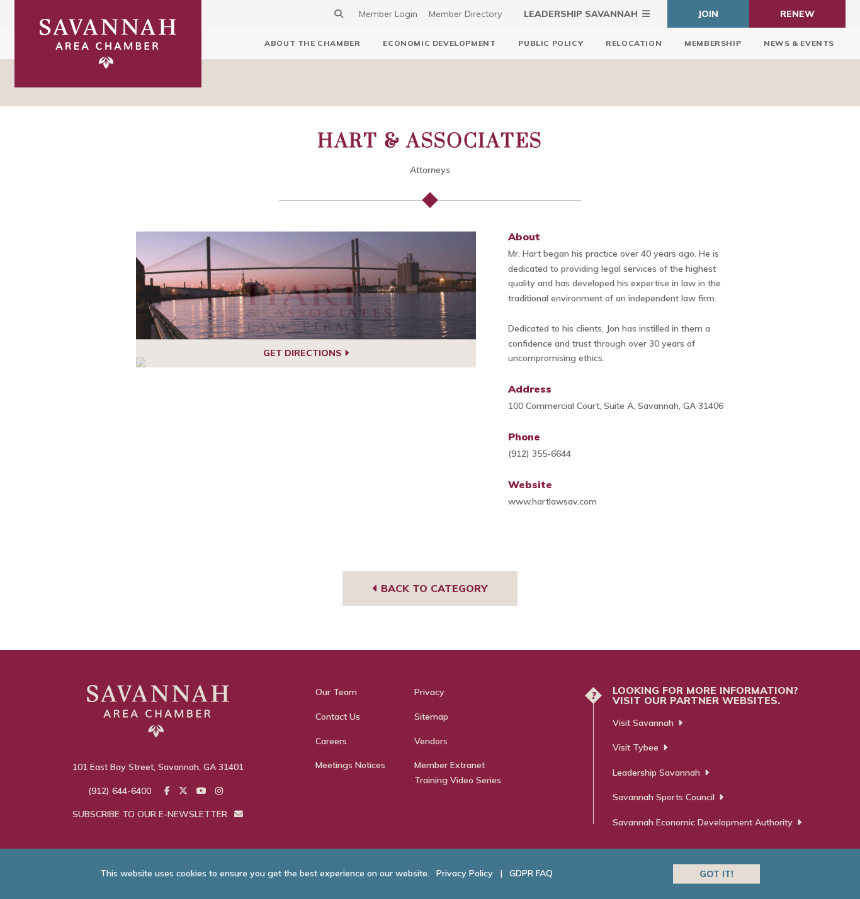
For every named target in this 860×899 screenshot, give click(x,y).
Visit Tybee (636, 747)
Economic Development (439, 43)
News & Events (799, 43)
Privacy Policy (464, 873)
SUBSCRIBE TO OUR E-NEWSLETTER (151, 814)
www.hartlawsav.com (552, 501)
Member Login (388, 14)
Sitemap (431, 716)
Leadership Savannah (581, 14)
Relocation (634, 43)
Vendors (431, 741)
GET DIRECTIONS (303, 353)
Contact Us (337, 716)
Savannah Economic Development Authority (703, 822)
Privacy (429, 692)
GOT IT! (716, 873)
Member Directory (465, 14)
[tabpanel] (306, 286)
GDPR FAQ (531, 873)
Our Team (336, 692)
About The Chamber (312, 43)
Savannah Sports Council (664, 797)
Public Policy (550, 43)
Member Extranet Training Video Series (457, 772)
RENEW (797, 14)
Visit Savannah (643, 723)
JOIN (708, 14)
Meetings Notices (350, 765)
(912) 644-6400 (119, 790)
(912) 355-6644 (539, 453)
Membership (712, 43)
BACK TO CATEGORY (432, 588)
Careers (331, 741)
